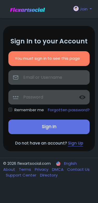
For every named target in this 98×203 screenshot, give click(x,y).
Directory (48, 175)
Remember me (29, 110)
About (9, 169)
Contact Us (78, 169)
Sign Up (75, 143)
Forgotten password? (69, 110)
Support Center (21, 175)
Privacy (42, 169)
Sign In (49, 126)
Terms (25, 169)
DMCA (58, 169)
